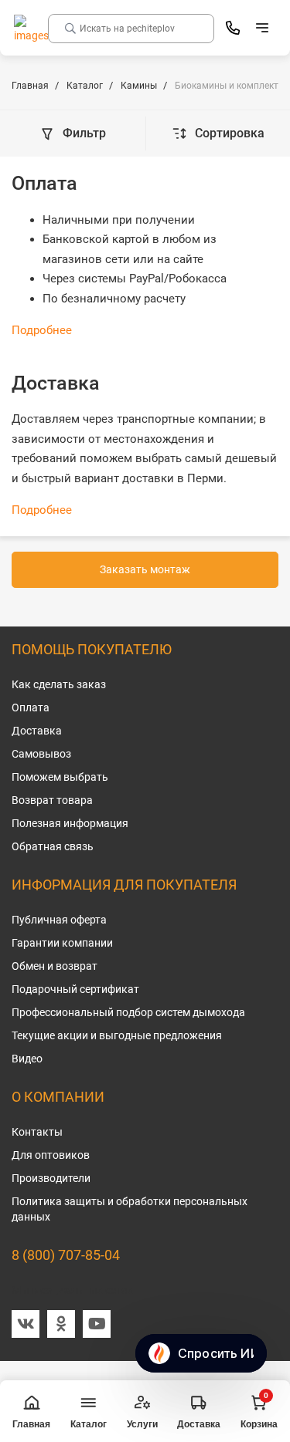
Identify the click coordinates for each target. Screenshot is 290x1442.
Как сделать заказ (59, 684)
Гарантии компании (62, 943)
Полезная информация (70, 823)
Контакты (37, 1132)
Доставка (37, 730)
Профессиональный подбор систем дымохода (128, 1012)
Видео (27, 1058)
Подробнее (42, 330)
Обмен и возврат (54, 966)
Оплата (30, 707)
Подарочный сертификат (75, 989)
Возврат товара (52, 800)
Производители (51, 1178)
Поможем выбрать (60, 777)
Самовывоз (41, 754)
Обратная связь (53, 846)
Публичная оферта (59, 919)
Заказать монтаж (145, 569)
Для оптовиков (51, 1155)
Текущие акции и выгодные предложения (117, 1035)
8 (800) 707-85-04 (66, 1255)
